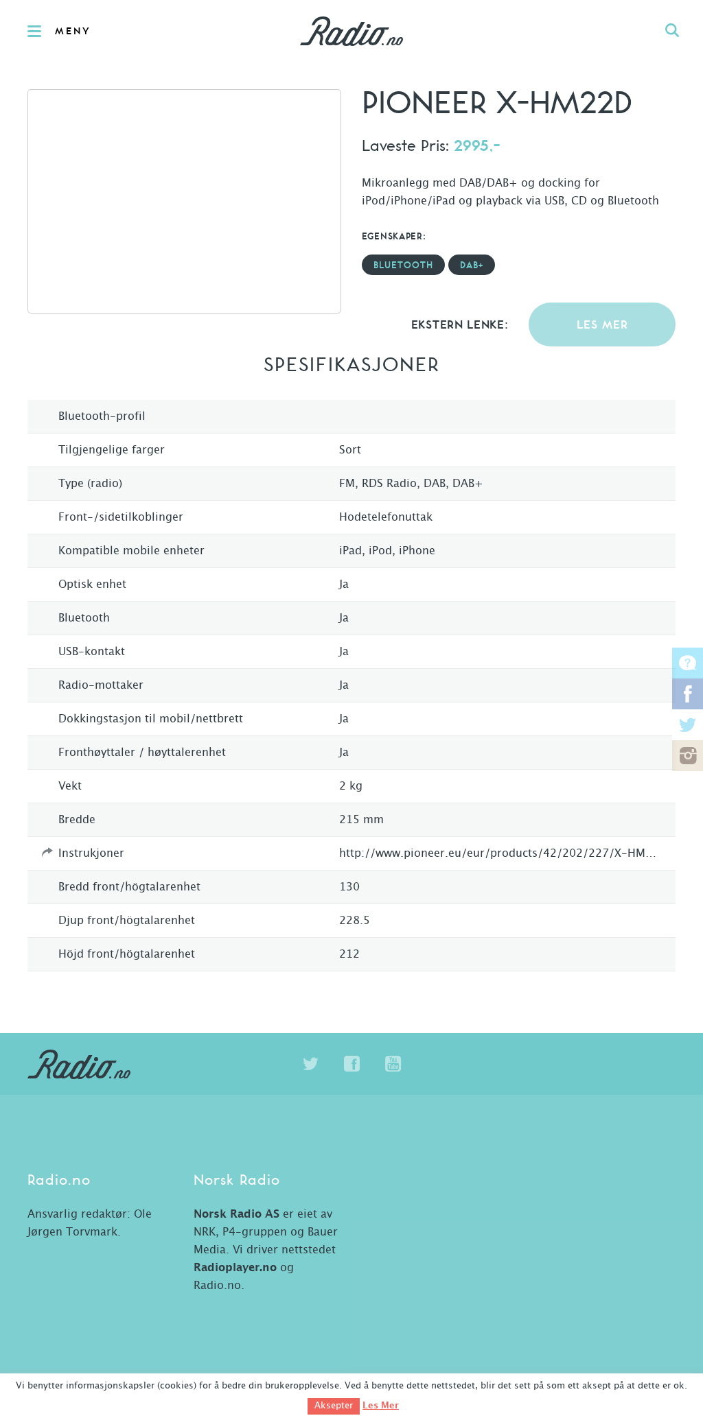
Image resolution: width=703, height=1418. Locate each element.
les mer (602, 325)
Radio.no (351, 31)
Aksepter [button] (333, 1406)
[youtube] (392, 1064)
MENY (73, 31)
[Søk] (672, 31)
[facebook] (351, 1064)
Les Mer (380, 1405)
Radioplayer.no (235, 1267)
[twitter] (310, 1064)
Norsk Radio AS (236, 1214)
